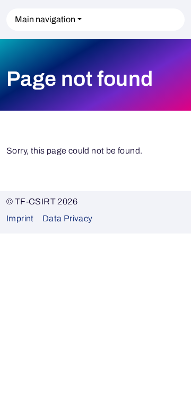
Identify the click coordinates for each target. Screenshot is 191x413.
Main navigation (45, 19)
